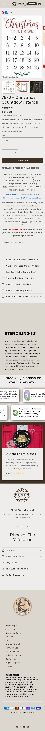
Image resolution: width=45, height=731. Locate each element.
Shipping (5, 115)
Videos (8, 666)
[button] (4, 3)
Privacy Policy (12, 651)
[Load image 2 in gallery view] (22, 87)
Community (11, 629)
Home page (11, 625)
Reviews (9, 636)
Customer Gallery (14, 633)
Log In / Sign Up (12, 662)
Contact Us (10, 659)
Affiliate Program (13, 655)
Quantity (5, 148)
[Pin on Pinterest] (3, 13)
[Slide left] (17, 526)
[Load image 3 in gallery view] (36, 87)
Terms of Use (11, 648)
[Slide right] (27, 526)
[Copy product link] (10, 13)
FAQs (7, 640)
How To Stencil (12, 644)
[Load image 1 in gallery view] (8, 87)
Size (3, 136)
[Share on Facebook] (6, 13)
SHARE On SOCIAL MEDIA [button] (14, 242)
